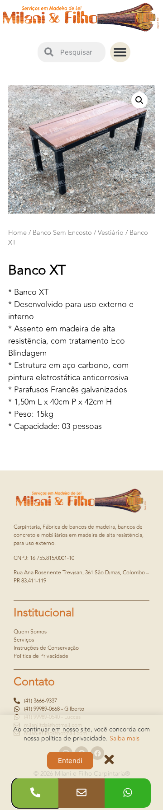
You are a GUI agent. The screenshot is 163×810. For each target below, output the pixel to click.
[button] (120, 52)
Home (17, 233)
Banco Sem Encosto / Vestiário (78, 233)
